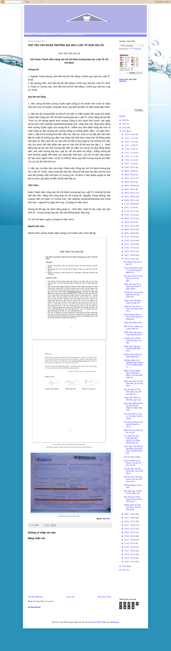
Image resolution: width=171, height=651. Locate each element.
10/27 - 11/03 (130, 164)
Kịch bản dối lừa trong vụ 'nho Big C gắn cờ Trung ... (133, 416)
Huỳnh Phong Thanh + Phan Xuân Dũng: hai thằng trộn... (133, 316)
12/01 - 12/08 (130, 145)
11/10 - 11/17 (130, 156)
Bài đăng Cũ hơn (104, 597)
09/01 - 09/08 (130, 186)
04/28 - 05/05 (130, 251)
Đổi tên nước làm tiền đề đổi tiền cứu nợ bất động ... (133, 471)
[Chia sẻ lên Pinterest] (55, 525)
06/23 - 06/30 (130, 222)
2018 (124, 120)
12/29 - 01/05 (130, 134)
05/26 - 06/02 (130, 237)
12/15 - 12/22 (130, 138)
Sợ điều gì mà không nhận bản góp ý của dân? (132, 340)
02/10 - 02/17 (130, 543)
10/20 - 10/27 (130, 167)
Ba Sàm (106, 519)
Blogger (116, 622)
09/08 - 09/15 (130, 182)
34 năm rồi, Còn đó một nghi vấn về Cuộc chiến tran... (133, 294)
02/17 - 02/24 (130, 540)
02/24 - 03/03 (130, 536)
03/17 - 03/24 (130, 525)
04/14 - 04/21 (130, 259)
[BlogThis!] (47, 525)
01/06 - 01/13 (130, 562)
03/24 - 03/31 (130, 521)
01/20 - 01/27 (130, 554)
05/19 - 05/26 (130, 240)
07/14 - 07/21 (130, 211)
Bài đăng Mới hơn (36, 597)
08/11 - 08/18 (130, 197)
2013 (124, 131)
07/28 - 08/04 (130, 204)
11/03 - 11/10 (130, 160)
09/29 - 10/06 (130, 171)
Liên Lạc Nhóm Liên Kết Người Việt (71, 35)
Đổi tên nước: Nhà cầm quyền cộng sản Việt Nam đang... (133, 479)
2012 (124, 566)
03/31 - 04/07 (130, 518)
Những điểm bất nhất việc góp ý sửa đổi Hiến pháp (132, 507)
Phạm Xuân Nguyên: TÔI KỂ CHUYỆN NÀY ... (132, 348)
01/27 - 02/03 (130, 551)
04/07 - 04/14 (130, 514)
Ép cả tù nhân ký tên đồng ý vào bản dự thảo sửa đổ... (132, 463)
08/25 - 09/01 (130, 189)
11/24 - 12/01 (130, 149)
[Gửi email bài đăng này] (45, 525)
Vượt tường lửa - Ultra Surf (45, 35)
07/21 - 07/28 (130, 207)
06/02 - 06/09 (130, 233)
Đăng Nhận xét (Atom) (45, 601)
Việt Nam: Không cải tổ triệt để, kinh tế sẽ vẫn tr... (133, 424)
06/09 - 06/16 (130, 229)
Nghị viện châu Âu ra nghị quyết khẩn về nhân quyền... (132, 286)
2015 (124, 124)
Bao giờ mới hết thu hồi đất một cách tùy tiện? (133, 278)
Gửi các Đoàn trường (132, 457)
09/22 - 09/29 (130, 175)
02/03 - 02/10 (130, 547)
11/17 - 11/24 (130, 153)
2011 (124, 570)
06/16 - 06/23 (130, 226)
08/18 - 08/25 (130, 193)
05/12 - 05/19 (130, 244)
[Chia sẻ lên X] (50, 525)
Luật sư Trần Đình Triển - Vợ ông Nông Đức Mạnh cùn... (133, 270)
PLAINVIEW (96, 622)
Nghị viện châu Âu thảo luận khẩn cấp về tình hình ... (133, 383)
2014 (124, 128)
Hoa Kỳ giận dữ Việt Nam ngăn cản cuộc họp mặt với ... (133, 391)
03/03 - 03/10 (130, 532)
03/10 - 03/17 (130, 529)
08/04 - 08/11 (130, 200)
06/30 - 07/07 (130, 218)
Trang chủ (29, 35)
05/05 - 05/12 (130, 248)
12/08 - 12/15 (130, 142)
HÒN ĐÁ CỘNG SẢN (133, 323)
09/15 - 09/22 (130, 178)
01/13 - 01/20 (130, 558)
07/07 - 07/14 (130, 215)
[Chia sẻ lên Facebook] (52, 525)
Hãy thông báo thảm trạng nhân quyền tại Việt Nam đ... (133, 499)
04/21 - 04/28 (130, 255)
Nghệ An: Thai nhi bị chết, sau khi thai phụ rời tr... (133, 308)
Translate (137, 49)
